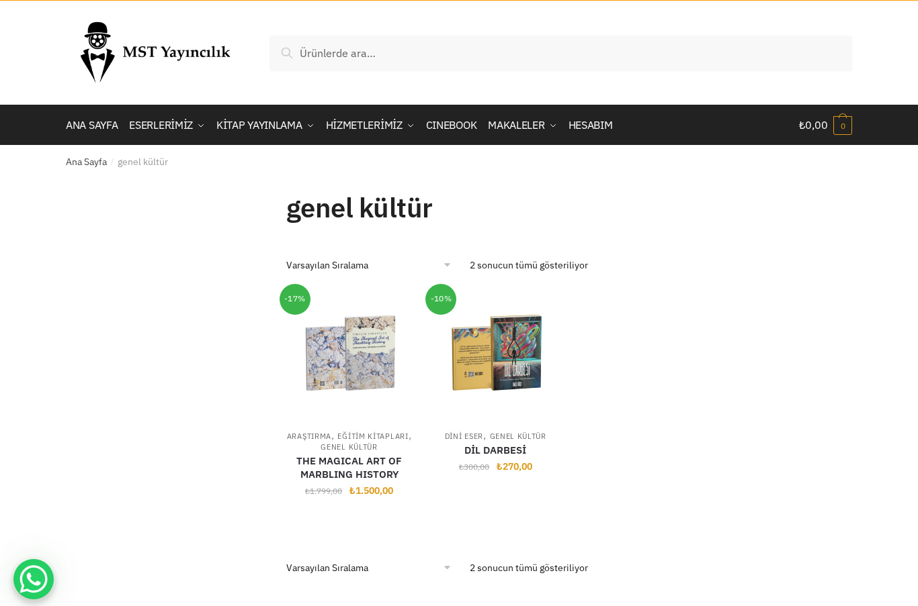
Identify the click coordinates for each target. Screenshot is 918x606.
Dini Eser (464, 436)
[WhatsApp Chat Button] (33, 579)
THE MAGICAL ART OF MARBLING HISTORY (349, 467)
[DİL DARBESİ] (495, 354)
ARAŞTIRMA (309, 436)
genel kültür (349, 447)
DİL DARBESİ (495, 450)
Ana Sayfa (86, 162)
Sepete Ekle (349, 520)
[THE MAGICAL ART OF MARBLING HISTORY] (349, 354)
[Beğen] (395, 307)
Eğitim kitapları (372, 436)
